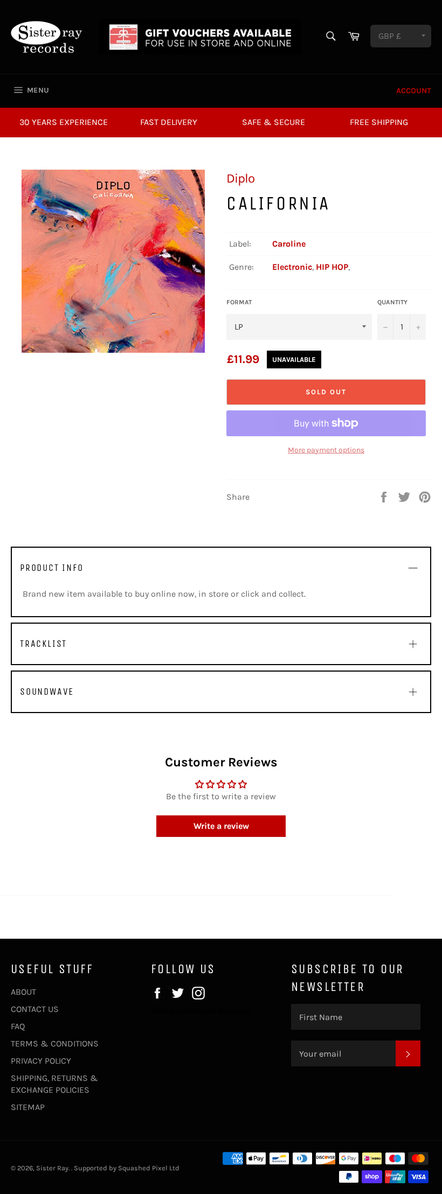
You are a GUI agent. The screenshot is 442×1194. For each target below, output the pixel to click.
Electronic (292, 267)
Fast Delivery (168, 122)
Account (413, 90)
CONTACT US (35, 1009)
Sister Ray (52, 1168)
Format (239, 302)
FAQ (18, 1026)
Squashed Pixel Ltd (148, 1168)
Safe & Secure (273, 122)
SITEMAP (28, 1107)
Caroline (289, 244)
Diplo (240, 178)
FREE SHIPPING (379, 122)
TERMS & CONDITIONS (55, 1043)
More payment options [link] (326, 450)
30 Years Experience (63, 122)
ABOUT (23, 992)
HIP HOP (332, 267)
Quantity (392, 302)
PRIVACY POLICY (41, 1061)
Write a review (221, 826)
